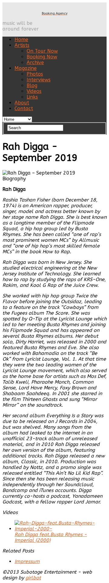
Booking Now (42, 57)
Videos (34, 91)
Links (32, 97)
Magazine (26, 68)
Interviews (39, 80)
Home (21, 39)
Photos (35, 74)
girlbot (33, 578)
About (22, 103)
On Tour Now (42, 51)
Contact (24, 108)
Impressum (27, 561)
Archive (35, 62)
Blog (32, 85)
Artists (22, 45)
